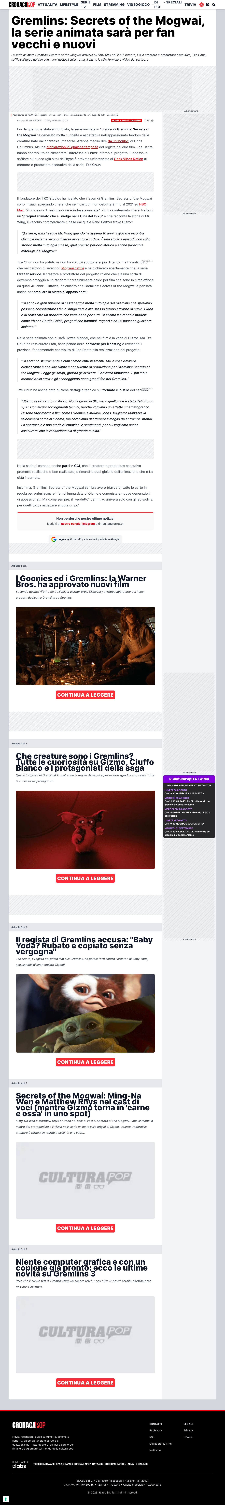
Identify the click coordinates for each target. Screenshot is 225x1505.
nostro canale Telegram (78, 523)
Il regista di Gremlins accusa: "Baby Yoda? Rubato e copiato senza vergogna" (84, 945)
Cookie (188, 1437)
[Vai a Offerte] (201, 4)
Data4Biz (97, 1464)
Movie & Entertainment (126, 120)
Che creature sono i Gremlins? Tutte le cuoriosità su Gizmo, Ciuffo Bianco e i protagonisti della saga (85, 762)
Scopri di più (112, 115)
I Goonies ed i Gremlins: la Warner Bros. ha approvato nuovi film (81, 581)
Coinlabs (142, 1464)
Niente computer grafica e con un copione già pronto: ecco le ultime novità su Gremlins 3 (82, 1267)
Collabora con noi (160, 1443)
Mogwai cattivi (72, 268)
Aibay (130, 1464)
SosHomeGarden (115, 1464)
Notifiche (155, 1450)
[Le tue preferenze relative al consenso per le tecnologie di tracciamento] (6, 1499)
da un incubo (118, 141)
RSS (151, 1437)
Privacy (188, 1430)
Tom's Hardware (44, 1464)
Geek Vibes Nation (128, 159)
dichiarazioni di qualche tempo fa (72, 147)
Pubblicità (155, 1430)
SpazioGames (64, 1464)
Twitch (203, 779)
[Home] (22, 4)
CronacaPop (82, 1464)
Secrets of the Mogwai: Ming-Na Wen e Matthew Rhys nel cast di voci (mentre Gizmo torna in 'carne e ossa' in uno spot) (83, 1104)
